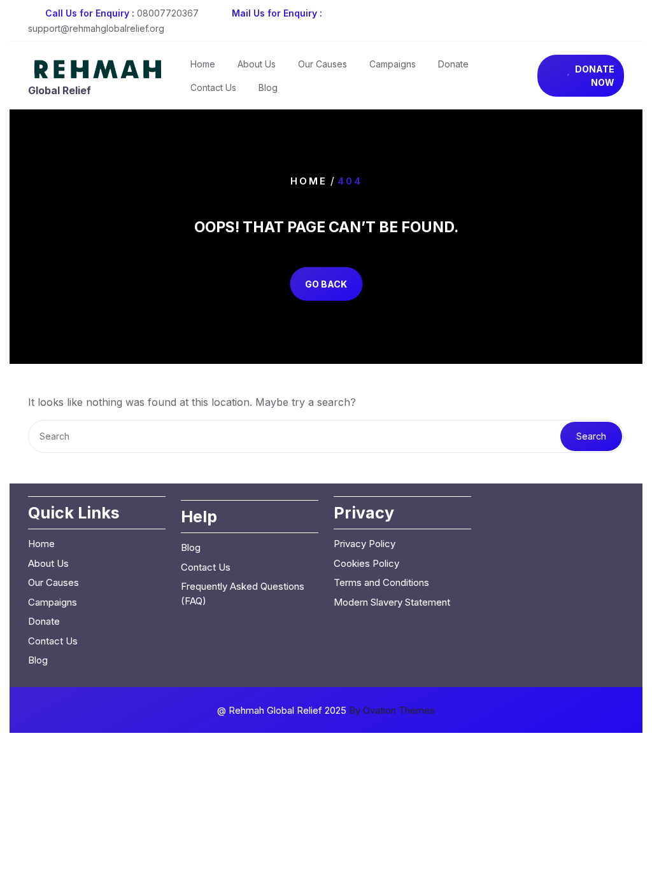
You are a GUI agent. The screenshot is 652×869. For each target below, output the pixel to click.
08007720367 (168, 13)
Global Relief (59, 90)
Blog (268, 87)
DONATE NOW (594, 76)
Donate (453, 64)
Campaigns (392, 64)
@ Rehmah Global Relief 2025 (326, 710)
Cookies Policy (366, 563)
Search (591, 436)
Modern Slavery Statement (392, 602)
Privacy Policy (364, 544)
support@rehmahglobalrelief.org (96, 28)
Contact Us (213, 87)
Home (202, 64)
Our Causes (322, 64)
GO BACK (326, 283)
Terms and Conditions (381, 582)
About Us (256, 64)
